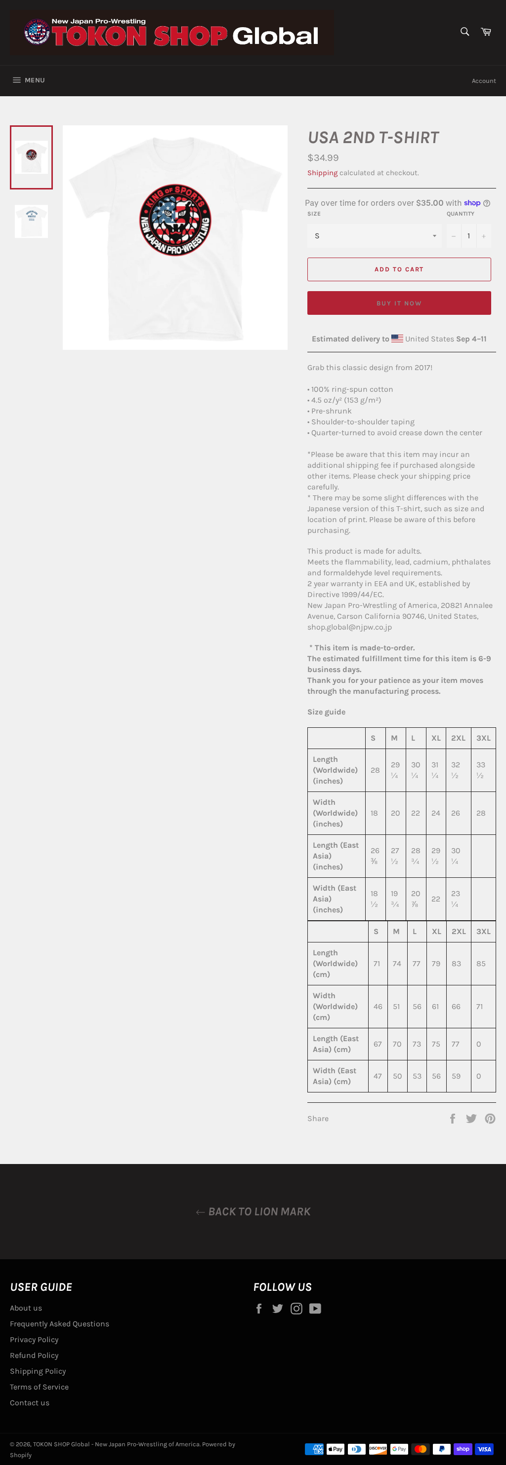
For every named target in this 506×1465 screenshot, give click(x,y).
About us (26, 1308)
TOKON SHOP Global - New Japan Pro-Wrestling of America (116, 1444)
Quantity (460, 213)
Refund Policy (34, 1355)
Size (314, 213)
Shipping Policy (38, 1371)
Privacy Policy (34, 1339)
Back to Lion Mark (258, 1211)
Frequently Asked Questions (59, 1323)
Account (484, 80)
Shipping (322, 172)
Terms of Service (39, 1386)
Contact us (29, 1402)
